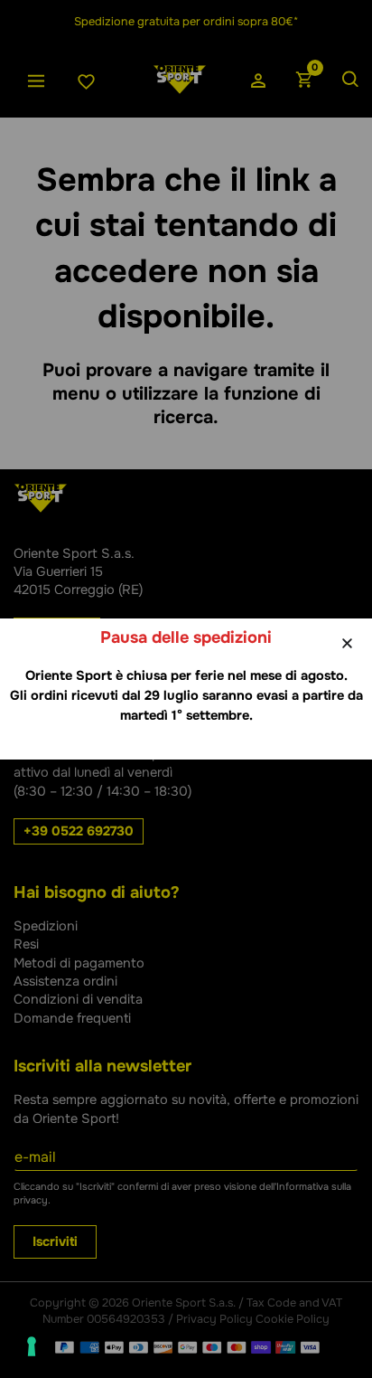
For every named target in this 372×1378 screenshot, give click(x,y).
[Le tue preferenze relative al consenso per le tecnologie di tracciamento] (31, 1346)
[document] (186, 689)
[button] (347, 643)
